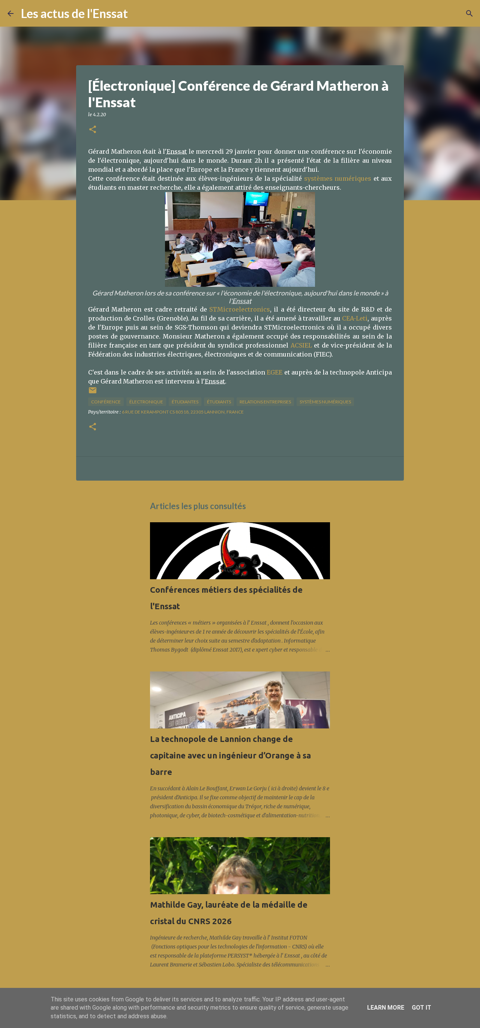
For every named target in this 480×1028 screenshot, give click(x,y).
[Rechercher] (138, 13)
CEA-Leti (355, 318)
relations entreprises (265, 402)
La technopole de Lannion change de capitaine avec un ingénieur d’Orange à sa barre (230, 755)
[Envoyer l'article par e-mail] (92, 393)
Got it (421, 1007)
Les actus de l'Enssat (74, 13)
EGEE (274, 372)
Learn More (385, 1007)
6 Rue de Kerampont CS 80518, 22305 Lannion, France (183, 412)
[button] (92, 130)
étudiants (219, 402)
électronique (146, 402)
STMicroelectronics (239, 309)
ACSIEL (301, 345)
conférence (106, 402)
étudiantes (185, 402)
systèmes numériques (338, 178)
